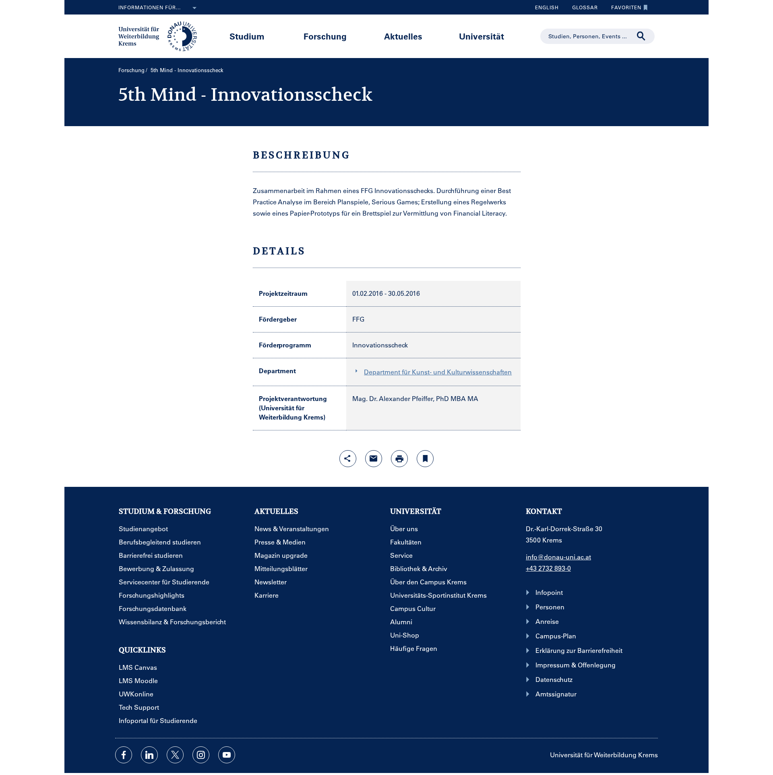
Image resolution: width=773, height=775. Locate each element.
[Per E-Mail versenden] (373, 458)
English (547, 7)
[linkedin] (149, 754)
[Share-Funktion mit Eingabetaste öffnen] (347, 458)
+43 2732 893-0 (548, 568)
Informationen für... (149, 7)
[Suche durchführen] (641, 36)
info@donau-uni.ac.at (558, 557)
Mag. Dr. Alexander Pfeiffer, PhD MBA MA (415, 398)
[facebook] (123, 754)
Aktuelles (403, 36)
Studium (247, 36)
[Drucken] (399, 458)
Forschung (325, 36)
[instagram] (200, 754)
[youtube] (226, 754)
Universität (481, 36)
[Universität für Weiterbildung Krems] (161, 35)
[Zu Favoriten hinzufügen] (425, 458)
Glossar (582, 9)
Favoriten (623, 9)
